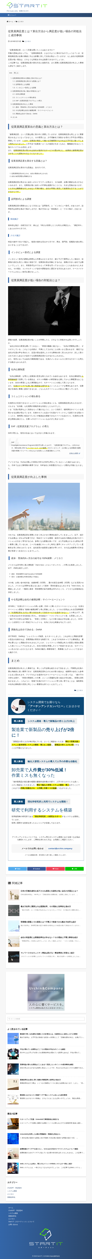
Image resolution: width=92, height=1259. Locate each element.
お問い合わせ (13, 1224)
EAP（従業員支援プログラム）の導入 (27, 101)
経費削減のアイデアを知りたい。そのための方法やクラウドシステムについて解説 (49, 1149)
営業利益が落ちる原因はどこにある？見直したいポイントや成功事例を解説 (46, 1064)
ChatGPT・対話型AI (14, 1188)
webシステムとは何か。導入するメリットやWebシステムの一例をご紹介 (46, 1164)
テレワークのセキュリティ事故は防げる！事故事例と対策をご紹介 (47, 953)
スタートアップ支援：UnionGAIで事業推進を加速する (39, 1119)
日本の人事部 (73, 453)
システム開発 (12, 1191)
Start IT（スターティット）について (21, 1221)
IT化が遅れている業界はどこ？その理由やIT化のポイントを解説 (42, 1049)
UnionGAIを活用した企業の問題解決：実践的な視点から (40, 1134)
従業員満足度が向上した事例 (22, 104)
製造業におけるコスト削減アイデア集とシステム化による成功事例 (43, 1095)
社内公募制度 (19, 94)
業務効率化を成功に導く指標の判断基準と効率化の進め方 (40, 1080)
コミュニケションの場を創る (24, 97)
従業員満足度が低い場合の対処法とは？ (26, 91)
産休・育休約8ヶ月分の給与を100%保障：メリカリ (32, 107)
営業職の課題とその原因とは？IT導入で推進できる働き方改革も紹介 (48, 922)
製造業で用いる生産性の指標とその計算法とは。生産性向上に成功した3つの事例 (48, 1034)
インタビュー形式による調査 (24, 88)
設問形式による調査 (21, 84)
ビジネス (21, 21)
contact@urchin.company (60, 848)
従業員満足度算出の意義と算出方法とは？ (26, 78)
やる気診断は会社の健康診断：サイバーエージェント (33, 110)
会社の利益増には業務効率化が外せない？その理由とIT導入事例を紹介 (49, 937)
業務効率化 (11, 1197)
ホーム (11, 21)
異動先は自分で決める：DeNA (25, 114)
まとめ (14, 117)
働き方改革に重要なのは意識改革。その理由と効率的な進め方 (46, 906)
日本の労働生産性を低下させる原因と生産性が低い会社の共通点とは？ (49, 891)
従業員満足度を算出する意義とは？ (27, 81)
